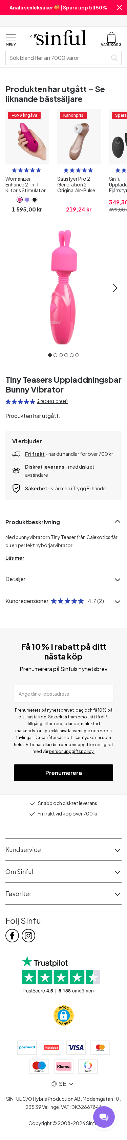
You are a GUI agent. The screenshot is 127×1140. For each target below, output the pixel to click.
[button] (119, 7)
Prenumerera (63, 772)
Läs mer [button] (14, 558)
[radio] (14, 170)
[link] (20, 200)
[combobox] (57, 58)
